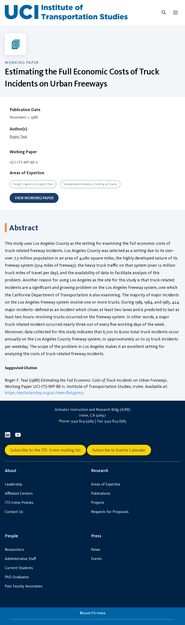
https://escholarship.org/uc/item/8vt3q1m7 (44, 392)
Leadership (13, 484)
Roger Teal (18, 136)
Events (96, 558)
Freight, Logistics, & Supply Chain (33, 184)
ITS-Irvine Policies (19, 502)
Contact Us (14, 511)
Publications (100, 493)
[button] (175, 12)
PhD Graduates (17, 577)
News (95, 549)
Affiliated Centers (19, 493)
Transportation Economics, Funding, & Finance (90, 184)
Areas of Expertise (105, 484)
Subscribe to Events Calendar (119, 450)
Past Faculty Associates (23, 586)
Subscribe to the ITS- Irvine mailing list (45, 450)
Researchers (14, 549)
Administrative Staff (20, 558)
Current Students (19, 567)
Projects (97, 502)
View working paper (34, 198)
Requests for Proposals (110, 511)
